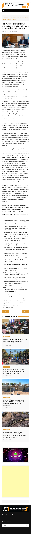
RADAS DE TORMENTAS (8, 518)
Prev (6, 311)
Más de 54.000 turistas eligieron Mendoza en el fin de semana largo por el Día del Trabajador (14, 371)
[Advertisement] (15, 481)
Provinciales (14, 31)
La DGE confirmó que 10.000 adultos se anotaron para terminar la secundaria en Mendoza (15, 341)
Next (25, 311)
